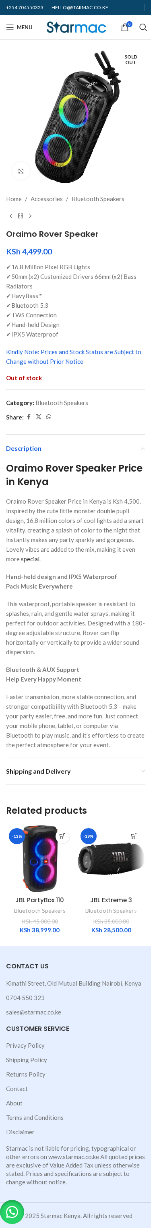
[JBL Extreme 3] (111, 859)
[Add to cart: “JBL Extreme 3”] (134, 836)
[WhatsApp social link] (49, 416)
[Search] (143, 27)
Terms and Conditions (35, 1117)
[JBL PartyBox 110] (40, 859)
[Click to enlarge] (21, 171)
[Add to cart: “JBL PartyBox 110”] (63, 836)
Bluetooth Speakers (98, 198)
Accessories (47, 198)
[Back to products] (20, 216)
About (14, 1103)
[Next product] (30, 216)
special (30, 559)
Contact (17, 1088)
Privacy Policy (25, 1045)
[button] (12, 1212)
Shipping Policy (26, 1059)
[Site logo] (77, 26)
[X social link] (38, 416)
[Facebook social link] (28, 416)
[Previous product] (11, 216)
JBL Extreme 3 (111, 900)
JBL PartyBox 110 (39, 900)
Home (14, 198)
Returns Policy (25, 1074)
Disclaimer (20, 1131)
